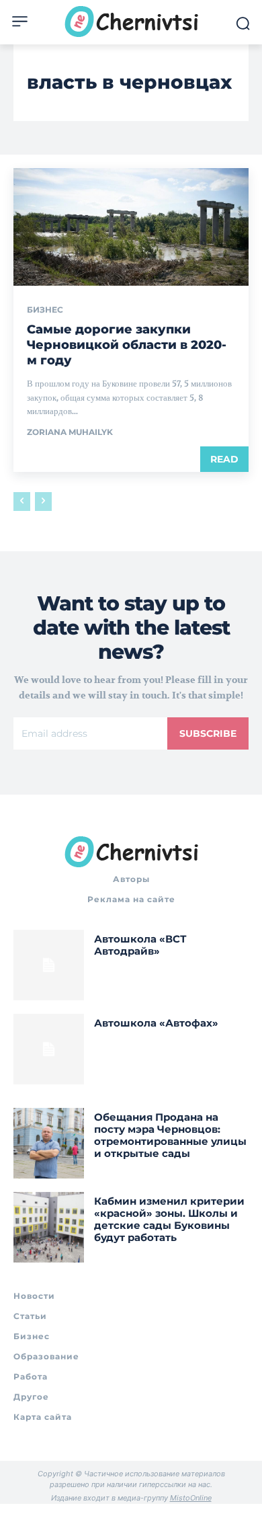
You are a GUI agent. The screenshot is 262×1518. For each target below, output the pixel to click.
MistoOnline (191, 1498)
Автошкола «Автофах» (156, 1022)
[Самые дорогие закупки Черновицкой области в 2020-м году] (131, 227)
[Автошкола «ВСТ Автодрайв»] (48, 965)
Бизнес (45, 310)
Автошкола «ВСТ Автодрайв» (140, 944)
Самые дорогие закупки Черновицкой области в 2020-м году (126, 345)
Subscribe (207, 733)
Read (224, 459)
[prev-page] (21, 501)
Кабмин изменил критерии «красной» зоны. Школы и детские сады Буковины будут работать (169, 1219)
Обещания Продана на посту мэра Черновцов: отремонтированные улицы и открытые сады (170, 1135)
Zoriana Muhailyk (70, 432)
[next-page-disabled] (43, 501)
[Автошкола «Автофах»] (48, 1049)
